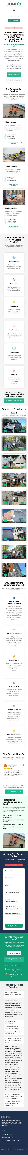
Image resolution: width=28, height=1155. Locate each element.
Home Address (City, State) (12, 892)
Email (7, 885)
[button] (14, 10)
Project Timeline (9, 906)
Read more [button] (6, 778)
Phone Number (9, 878)
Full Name (8, 871)
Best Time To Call (10, 899)
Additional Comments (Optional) (13, 913)
